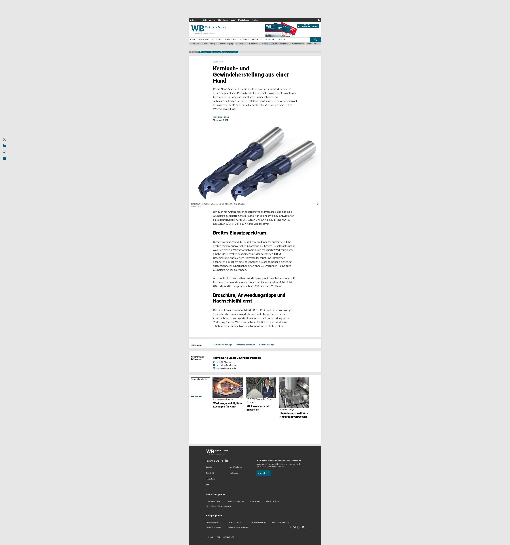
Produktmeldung (221, 117)
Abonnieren (263, 473)
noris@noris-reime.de (226, 365)
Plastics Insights (272, 501)
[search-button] (315, 39)
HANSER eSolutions (280, 522)
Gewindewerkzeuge (222, 345)
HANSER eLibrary (258, 522)
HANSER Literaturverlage (238, 527)
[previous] (192, 396)
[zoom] (318, 204)
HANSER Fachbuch (237, 522)
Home (193, 52)
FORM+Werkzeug (213, 501)
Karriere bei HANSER (214, 522)
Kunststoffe (255, 501)
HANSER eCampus (213, 527)
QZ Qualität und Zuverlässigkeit (218, 506)
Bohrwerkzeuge (266, 345)
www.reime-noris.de (226, 368)
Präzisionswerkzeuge (245, 345)
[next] (200, 396)
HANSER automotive (235, 501)
